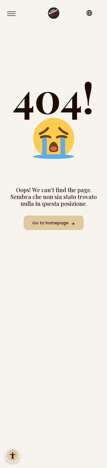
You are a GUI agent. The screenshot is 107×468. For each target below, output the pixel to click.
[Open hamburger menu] (14, 13)
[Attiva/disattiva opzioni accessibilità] (12, 455)
